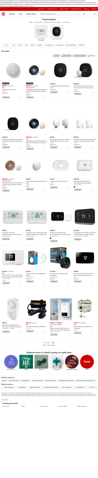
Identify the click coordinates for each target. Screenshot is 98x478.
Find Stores (30, 6)
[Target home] (3, 14)
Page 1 (44, 345)
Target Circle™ (41, 9)
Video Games (76, 2)
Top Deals (65, 4)
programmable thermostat (51, 387)
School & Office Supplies (48, 2)
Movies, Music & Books (86, 2)
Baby (7, 2)
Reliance (76, 330)
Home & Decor (50, 1)
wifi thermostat (6, 406)
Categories (12, 14)
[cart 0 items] (94, 14)
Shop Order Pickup (89, 4)
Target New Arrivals (5, 1)
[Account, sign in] (87, 14)
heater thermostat (9, 387)
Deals (35, 4)
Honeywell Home (78, 184)
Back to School (15, 1)
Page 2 (49, 345)
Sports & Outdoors (25, 2)
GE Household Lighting (30, 277)
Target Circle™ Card (52, 9)
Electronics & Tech (68, 2)
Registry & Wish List (76, 9)
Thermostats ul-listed (37, 380)
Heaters (4, 380)
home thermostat (80, 387)
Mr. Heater (28, 328)
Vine (3, 278)
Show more (5, 399)
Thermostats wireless (50, 380)
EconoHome (5, 328)
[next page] (53, 342)
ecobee (52, 87)
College (21, 1)
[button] (5, 84)
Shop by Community (21, 4)
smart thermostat (66, 387)
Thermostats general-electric (66, 380)
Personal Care (16, 2)
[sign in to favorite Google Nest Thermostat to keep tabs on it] (21, 97)
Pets (31, 2)
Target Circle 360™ (64, 9)
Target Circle (23, 6)
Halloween (26, 1)
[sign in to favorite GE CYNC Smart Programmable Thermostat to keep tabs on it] (68, 281)
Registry (12, 6)
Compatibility (49, 45)
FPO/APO (81, 45)
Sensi (75, 277)
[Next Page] (95, 45)
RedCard (17, 6)
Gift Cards (13, 4)
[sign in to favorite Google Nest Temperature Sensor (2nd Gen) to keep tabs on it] (45, 189)
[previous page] (45, 342)
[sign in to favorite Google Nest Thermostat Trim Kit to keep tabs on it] (68, 187)
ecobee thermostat (81, 406)
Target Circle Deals (73, 4)
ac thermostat (21, 387)
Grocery (77, 1)
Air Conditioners (25, 380)
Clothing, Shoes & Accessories (37, 1)
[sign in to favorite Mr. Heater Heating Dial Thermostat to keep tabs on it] (45, 331)
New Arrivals (46, 4)
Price (26, 45)
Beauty (10, 2)
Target (30, 22)
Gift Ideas (7, 4)
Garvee (52, 331)
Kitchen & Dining (58, 1)
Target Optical (30, 4)
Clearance (40, 4)
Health (34, 2)
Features (39, 45)
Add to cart (6, 97)
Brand (32, 45)
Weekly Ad (81, 4)
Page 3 (53, 345)
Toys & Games (59, 2)
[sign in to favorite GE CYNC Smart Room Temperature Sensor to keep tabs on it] (45, 281)
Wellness (38, 2)
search (79, 14)
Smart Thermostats (14, 380)
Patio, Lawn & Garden (69, 1)
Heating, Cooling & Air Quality (52, 22)
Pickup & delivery (31, 14)
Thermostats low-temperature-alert (85, 380)
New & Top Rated (71, 45)
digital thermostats (35, 387)
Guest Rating (59, 45)
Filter (6, 45)
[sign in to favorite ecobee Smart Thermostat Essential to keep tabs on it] (68, 92)
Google (4, 91)
